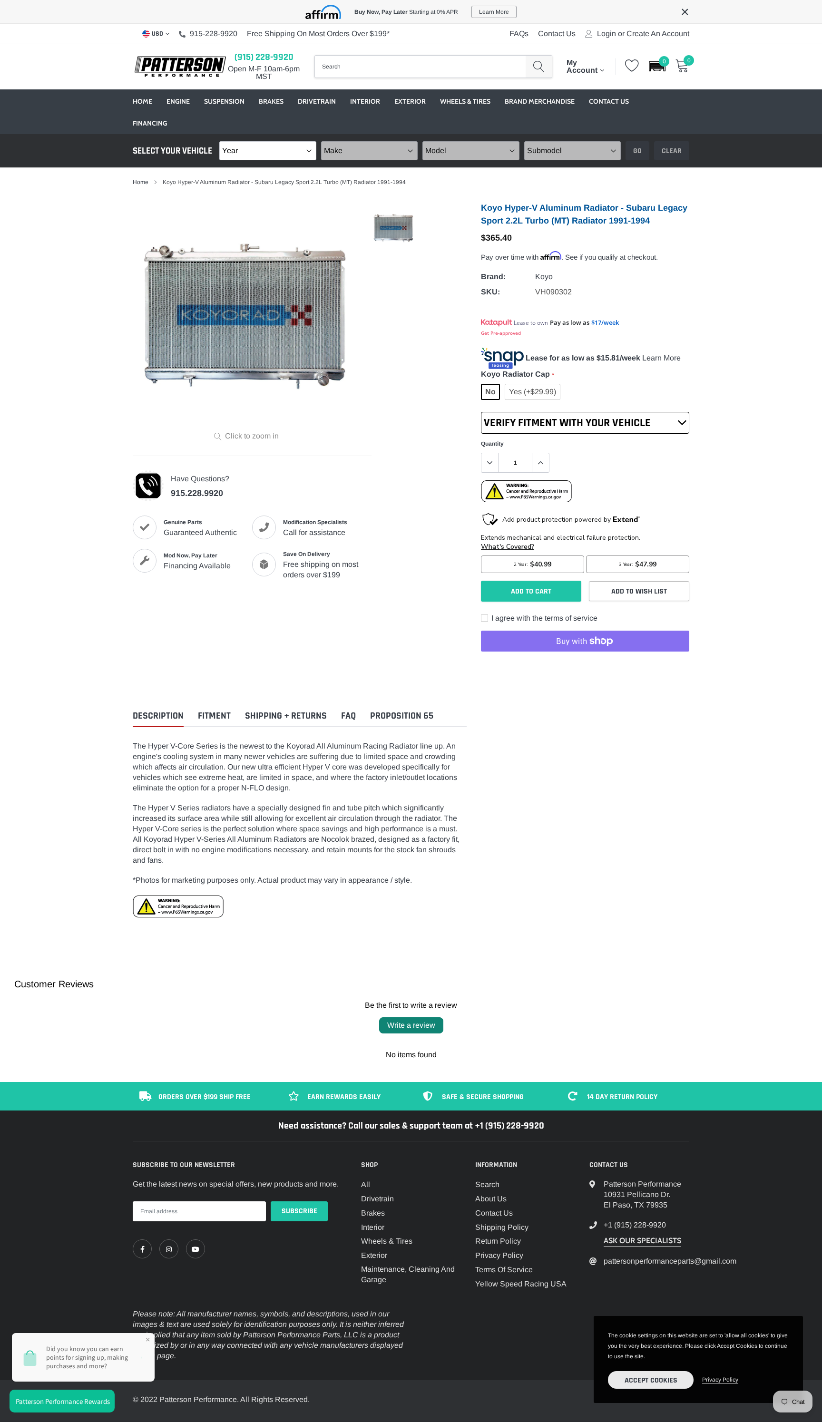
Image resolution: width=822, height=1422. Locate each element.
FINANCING (150, 123)
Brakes (271, 101)
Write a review (411, 1025)
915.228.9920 (197, 493)
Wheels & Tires (465, 101)
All (365, 1184)
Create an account (657, 34)
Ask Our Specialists (642, 1240)
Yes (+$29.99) (532, 392)
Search (487, 1184)
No (490, 392)
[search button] (539, 67)
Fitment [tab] (214, 716)
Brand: (493, 277)
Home (142, 101)
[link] (142, 1248)
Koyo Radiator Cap (517, 374)
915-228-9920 (213, 33)
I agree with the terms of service (543, 618)
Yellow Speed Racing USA (521, 1284)
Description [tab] (158, 716)
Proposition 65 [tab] (401, 716)
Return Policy (498, 1241)
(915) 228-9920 (264, 57)
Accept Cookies (651, 1380)
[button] (657, 66)
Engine (178, 101)
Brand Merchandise (540, 101)
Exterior (410, 101)
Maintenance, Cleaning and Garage (408, 1274)
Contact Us (557, 33)
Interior (365, 101)
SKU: (490, 292)
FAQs (518, 33)
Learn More (661, 358)
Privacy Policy (499, 1255)
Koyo (544, 277)
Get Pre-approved (501, 333)
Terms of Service (504, 1270)
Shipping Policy (501, 1227)
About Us (491, 1199)
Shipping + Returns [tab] (286, 716)
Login (606, 34)
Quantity (492, 443)
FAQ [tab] (348, 716)
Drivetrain (317, 101)
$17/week (605, 322)
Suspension (224, 101)
